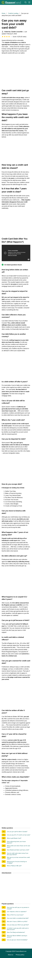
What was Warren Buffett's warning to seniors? (17, 936)
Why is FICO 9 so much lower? (15, 915)
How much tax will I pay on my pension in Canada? (18, 908)
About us (10, 954)
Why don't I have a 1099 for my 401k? (17, 921)
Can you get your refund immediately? (17, 939)
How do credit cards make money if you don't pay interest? (17, 853)
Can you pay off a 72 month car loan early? (18, 835)
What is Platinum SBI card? (14, 865)
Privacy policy (20, 954)
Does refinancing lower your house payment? (16, 842)
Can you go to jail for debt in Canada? (17, 831)
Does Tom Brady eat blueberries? (16, 932)
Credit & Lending (13, 13)
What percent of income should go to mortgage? (17, 862)
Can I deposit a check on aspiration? (17, 911)
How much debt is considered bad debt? (18, 918)
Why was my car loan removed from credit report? (18, 858)
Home (3, 13)
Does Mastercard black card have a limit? (18, 850)
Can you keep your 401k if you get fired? (18, 924)
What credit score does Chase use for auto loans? (18, 846)
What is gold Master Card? (14, 838)
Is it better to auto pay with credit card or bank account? (18, 928)
